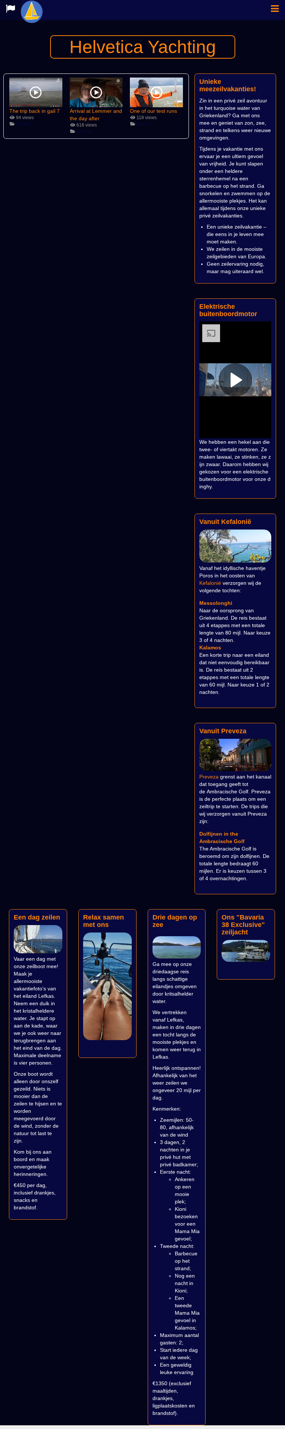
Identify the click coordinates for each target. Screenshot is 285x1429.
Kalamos (210, 647)
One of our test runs (153, 111)
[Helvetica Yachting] (33, 10)
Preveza (209, 777)
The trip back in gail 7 (34, 111)
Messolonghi (215, 603)
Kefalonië (210, 583)
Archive (23, 124)
